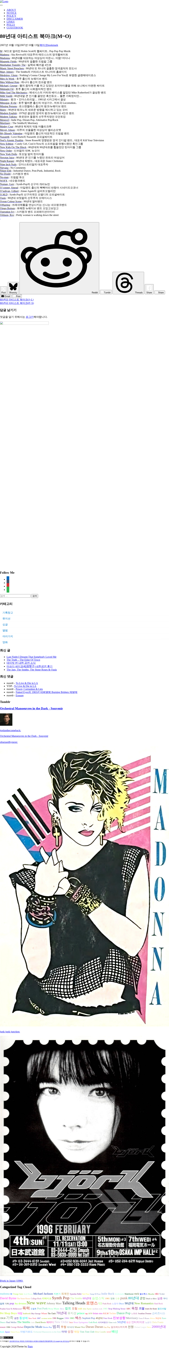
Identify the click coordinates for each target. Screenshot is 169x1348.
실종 (160, 1298)
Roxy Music (53, 1308)
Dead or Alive (151, 1299)
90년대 (129, 1303)
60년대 (87, 1298)
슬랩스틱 (98, 1298)
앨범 (5, 630)
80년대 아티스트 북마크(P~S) (17, 303)
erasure (3, 1327)
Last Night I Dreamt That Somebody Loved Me (31, 656)
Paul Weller (11, 1322)
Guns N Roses (144, 1318)
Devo (62, 1309)
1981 (107, 1298)
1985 (105, 1308)
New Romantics (143, 1303)
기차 (7, 1304)
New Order (61, 1322)
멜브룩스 (144, 1294)
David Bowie (40, 1322)
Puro (30, 1346)
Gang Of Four (95, 1294)
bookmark (53, 45)
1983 (72, 1318)
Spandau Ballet (76, 1294)
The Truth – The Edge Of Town (23, 659)
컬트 (68, 1308)
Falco (149, 1327)
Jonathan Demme (144, 1313)
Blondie (151, 1294)
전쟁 (131, 1326)
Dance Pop (124, 1313)
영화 (5, 642)
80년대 (133, 1298)
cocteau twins (46, 1318)
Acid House (28, 1294)
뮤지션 (6, 618)
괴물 (142, 1308)
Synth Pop (60, 1298)
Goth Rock (93, 1322)
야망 (19, 1313)
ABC (128, 1308)
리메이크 (46, 1298)
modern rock (97, 1309)
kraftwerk (27, 1313)
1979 (90, 1313)
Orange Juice (18, 1294)
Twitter (162, 1294)
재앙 (76, 1331)
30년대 (158, 1318)
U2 (100, 1303)
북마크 (44, 45)
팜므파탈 (162, 1308)
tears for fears (151, 1309)
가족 (9, 1318)
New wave (36, 1302)
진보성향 (119, 1318)
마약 (64, 1331)
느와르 (134, 1313)
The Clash (52, 1313)
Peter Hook (107, 1318)
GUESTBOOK (15, 27)
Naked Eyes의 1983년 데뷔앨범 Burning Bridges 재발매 (46, 692)
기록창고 (7, 612)
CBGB (2, 1318)
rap (86, 1313)
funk (2, 1332)
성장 (70, 1331)
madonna (5, 1293)
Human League (140, 1327)
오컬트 (33, 1309)
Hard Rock (158, 1304)
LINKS (11, 21)
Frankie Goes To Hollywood (11, 1309)
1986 (8, 1327)
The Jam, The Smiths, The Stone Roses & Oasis (32, 669)
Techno (112, 1313)
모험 (74, 1308)
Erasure (20, 695)
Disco (121, 1304)
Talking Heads (73, 1303)
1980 (54, 1318)
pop (12, 1303)
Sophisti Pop (88, 1318)
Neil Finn (85, 1294)
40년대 (99, 1318)
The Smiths (76, 1298)
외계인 (65, 1293)
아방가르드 (26, 1331)
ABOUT (11, 10)
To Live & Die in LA (27, 683)
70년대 (61, 1313)
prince (80, 1313)
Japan (7, 1332)
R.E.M (106, 1313)
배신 (115, 1331)
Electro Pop (47, 1327)
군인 (142, 1298)
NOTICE (12, 12)
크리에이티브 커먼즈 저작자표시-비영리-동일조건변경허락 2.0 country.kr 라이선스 (39, 1341)
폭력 (26, 1308)
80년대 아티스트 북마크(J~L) (17, 299)
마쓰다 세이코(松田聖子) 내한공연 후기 (29, 666)
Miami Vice (80, 1327)
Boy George (36, 1313)
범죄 (56, 1326)
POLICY (11, 15)
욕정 (134, 1308)
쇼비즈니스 (158, 1313)
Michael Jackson (43, 1293)
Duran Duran (94, 1326)
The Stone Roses (23, 1298)
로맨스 (92, 1303)
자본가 (57, 1294)
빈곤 (128, 1322)
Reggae (60, 1318)
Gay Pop (107, 1327)
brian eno (98, 1313)
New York (32, 1318)
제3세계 (70, 1327)
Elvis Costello (100, 1332)
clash (33, 1322)
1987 (39, 1318)
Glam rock (112, 1322)
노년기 (148, 1322)
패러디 (50, 1322)
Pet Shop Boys (8, 1313)
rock (136, 1293)
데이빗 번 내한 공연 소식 (21, 663)
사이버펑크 (103, 1322)
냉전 (16, 1318)
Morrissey (132, 1318)
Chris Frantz (157, 1322)
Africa (152, 1318)
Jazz (71, 1322)
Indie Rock (107, 1293)
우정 (63, 1326)
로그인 (30, 316)
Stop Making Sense (117, 1309)
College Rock (36, 1299)
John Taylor (87, 1309)
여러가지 (7, 636)
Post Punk (42, 1308)
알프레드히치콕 (119, 1327)
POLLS (11, 24)
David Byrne (8, 1298)
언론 (80, 1309)
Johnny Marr (54, 1303)
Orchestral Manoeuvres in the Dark (47, 1332)
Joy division (20, 1303)
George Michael (17, 1327)
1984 (66, 1318)
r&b (157, 1293)
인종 (117, 1298)
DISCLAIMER (15, 18)
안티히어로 (138, 1322)
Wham (44, 1313)
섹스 (78, 1318)
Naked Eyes (15, 1332)
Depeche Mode (33, 1326)
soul (109, 1331)
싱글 (5, 624)
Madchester (129, 1294)
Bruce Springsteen (81, 1322)
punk (124, 1298)
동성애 (23, 1318)
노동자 (115, 1304)
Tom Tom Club (87, 1331)
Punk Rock (106, 1304)
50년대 (121, 1322)
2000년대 (159, 1327)
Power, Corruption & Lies (29, 689)
